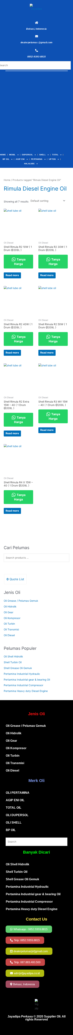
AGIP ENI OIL (15, 800)
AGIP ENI (20, 159)
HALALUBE (29, 164)
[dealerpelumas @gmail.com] (36, 36)
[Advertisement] (36, 112)
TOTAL (55, 155)
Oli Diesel (9, 635)
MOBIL (12, 155)
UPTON (52, 159)
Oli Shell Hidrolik (13, 656)
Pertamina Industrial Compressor (23, 685)
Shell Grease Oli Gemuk (18, 668)
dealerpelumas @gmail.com (37, 42)
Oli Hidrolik (10, 606)
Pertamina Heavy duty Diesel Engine (26, 691)
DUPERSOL (27, 155)
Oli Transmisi (11, 629)
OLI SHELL (14, 822)
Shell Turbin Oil (13, 662)
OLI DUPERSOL (17, 815)
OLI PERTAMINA (17, 792)
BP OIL (6, 159)
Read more (12, 275)
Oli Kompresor (12, 618)
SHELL (42, 155)
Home (7, 180)
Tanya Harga (19, 261)
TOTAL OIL (13, 807)
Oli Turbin (9, 623)
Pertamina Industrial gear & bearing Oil (27, 679)
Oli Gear (8, 612)
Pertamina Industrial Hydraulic (22, 673)
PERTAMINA (36, 159)
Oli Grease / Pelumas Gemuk (21, 600)
